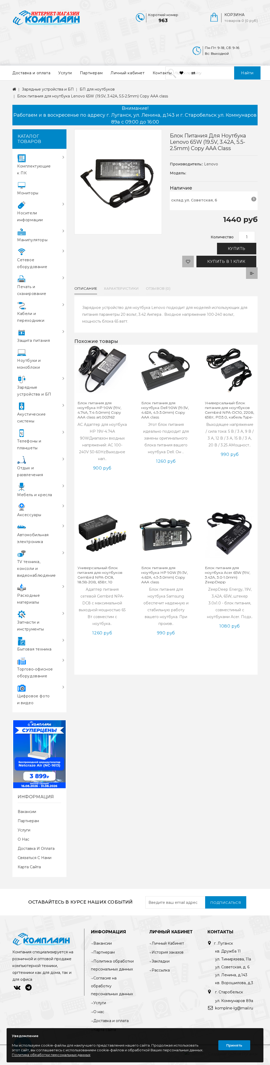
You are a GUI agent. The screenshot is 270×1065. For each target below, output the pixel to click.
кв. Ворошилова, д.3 (234, 982)
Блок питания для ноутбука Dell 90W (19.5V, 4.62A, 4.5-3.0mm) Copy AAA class (165, 410)
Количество (222, 237)
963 (163, 20)
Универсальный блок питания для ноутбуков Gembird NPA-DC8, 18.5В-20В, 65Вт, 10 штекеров (100, 577)
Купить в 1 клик (226, 261)
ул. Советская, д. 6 (232, 967)
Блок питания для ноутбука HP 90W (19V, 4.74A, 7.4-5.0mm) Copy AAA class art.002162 (99, 410)
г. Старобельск (228, 992)
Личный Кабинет (168, 943)
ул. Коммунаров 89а (234, 1000)
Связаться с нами (34, 857)
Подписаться (225, 902)
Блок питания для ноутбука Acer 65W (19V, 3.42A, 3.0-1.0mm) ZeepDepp (227, 574)
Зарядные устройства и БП (48, 89)
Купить (236, 248)
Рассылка (161, 970)
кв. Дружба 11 (228, 951)
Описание (85, 288)
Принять (234, 1045)
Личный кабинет (127, 73)
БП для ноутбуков (97, 89)
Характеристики (121, 288)
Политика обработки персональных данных (51, 1055)
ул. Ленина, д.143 (231, 975)
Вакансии (27, 811)
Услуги (65, 73)
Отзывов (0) (158, 288)
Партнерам (91, 73)
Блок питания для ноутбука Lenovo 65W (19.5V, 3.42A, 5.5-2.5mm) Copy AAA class (92, 96)
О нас (23, 839)
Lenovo (211, 164)
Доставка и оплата (31, 73)
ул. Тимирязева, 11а (233, 959)
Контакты (162, 73)
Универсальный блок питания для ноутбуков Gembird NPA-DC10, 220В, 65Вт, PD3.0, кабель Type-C (229, 412)
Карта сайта (29, 867)
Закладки (161, 961)
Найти (247, 73)
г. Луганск (223, 943)
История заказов (168, 952)
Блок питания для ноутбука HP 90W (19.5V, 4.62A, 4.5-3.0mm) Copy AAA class (164, 574)
